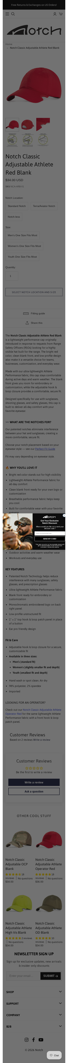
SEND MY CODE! (49, 539)
